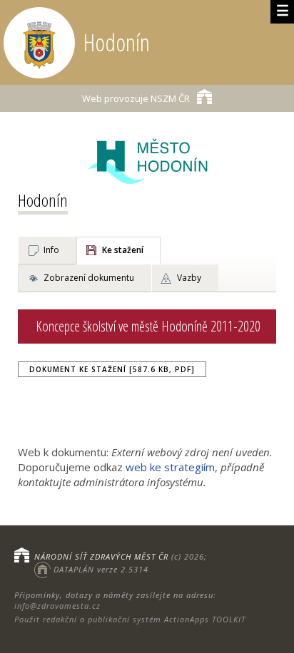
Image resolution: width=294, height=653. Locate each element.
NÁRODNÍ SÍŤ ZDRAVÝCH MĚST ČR (101, 556)
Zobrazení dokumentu (89, 278)
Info (51, 250)
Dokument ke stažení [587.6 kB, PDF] (112, 369)
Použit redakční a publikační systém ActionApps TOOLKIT (129, 619)
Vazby (189, 278)
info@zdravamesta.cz (57, 605)
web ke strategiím (170, 467)
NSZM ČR (136, 98)
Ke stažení (122, 250)
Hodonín (43, 200)
